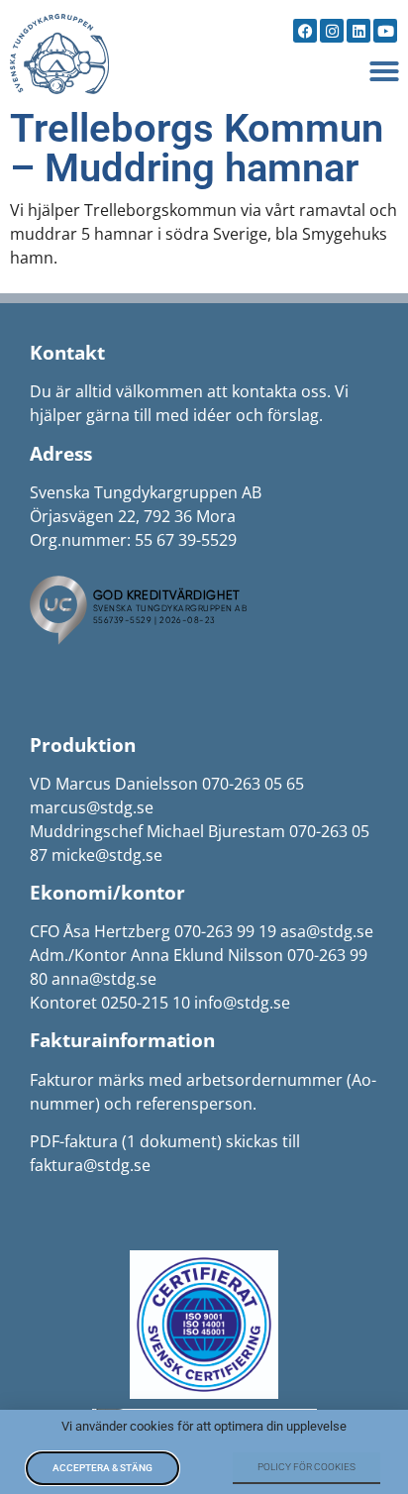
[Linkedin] (358, 31)
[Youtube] (385, 31)
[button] (384, 71)
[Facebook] (305, 31)
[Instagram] (332, 31)
